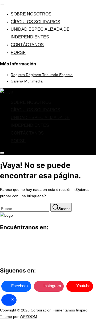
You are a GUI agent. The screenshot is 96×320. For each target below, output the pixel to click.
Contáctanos (27, 44)
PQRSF (18, 52)
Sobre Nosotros (31, 14)
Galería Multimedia (27, 81)
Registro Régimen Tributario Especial (42, 75)
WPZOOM (28, 316)
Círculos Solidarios (35, 21)
